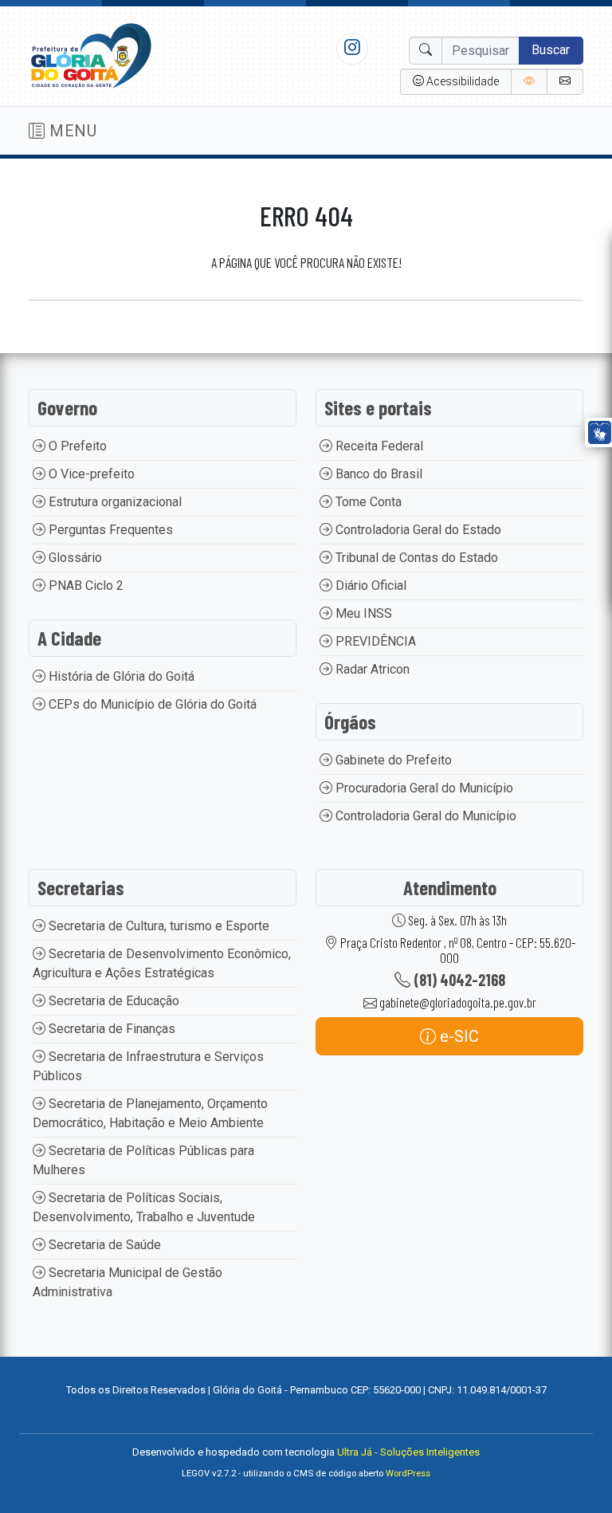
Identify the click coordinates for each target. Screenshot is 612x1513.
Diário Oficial (369, 585)
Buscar (551, 49)
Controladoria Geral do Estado (416, 529)
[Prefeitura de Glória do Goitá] (91, 55)
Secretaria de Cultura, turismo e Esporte (157, 925)
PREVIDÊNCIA (374, 641)
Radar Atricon (371, 669)
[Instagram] (352, 47)
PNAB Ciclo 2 (84, 585)
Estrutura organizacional (113, 501)
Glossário (73, 557)
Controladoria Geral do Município (424, 815)
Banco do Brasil (377, 473)
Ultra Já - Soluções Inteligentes (408, 1452)
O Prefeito (76, 446)
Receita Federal (377, 446)
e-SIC (457, 1036)
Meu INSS (362, 613)
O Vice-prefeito (90, 473)
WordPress (408, 1473)
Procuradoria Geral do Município (422, 788)
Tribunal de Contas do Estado (415, 557)
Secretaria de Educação (112, 1000)
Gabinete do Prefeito (392, 760)
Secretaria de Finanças (110, 1028)
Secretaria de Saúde (103, 1244)
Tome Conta (367, 501)
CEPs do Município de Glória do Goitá (151, 704)
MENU (70, 130)
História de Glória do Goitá (119, 676)
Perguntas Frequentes (109, 529)
